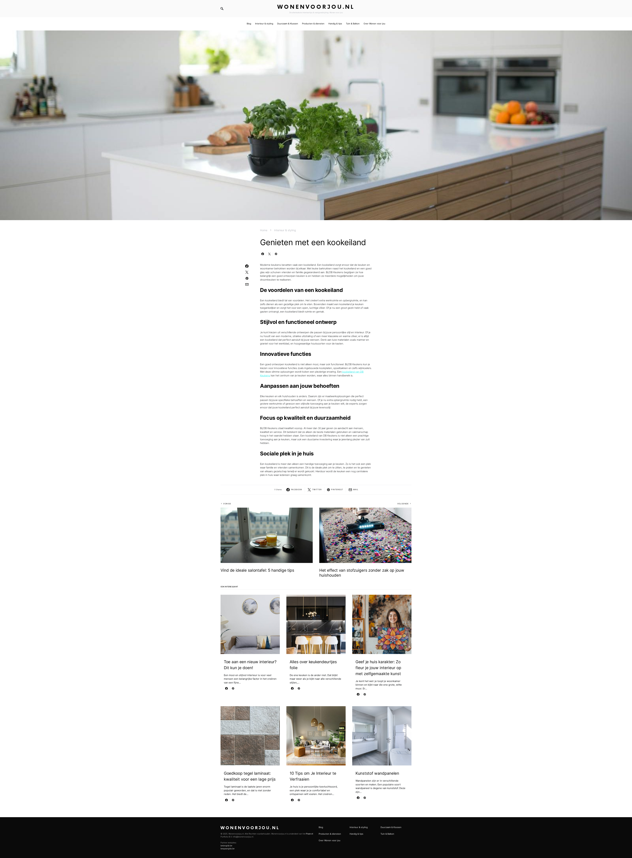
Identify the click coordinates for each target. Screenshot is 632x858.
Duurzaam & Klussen (391, 827)
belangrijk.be (226, 845)
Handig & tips (356, 833)
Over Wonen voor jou (329, 840)
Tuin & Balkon (387, 833)
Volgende (403, 504)
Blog (321, 827)
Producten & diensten (330, 833)
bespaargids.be (228, 848)
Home (263, 230)
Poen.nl (309, 833)
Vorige (227, 504)
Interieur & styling (285, 230)
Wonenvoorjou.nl (316, 7)
